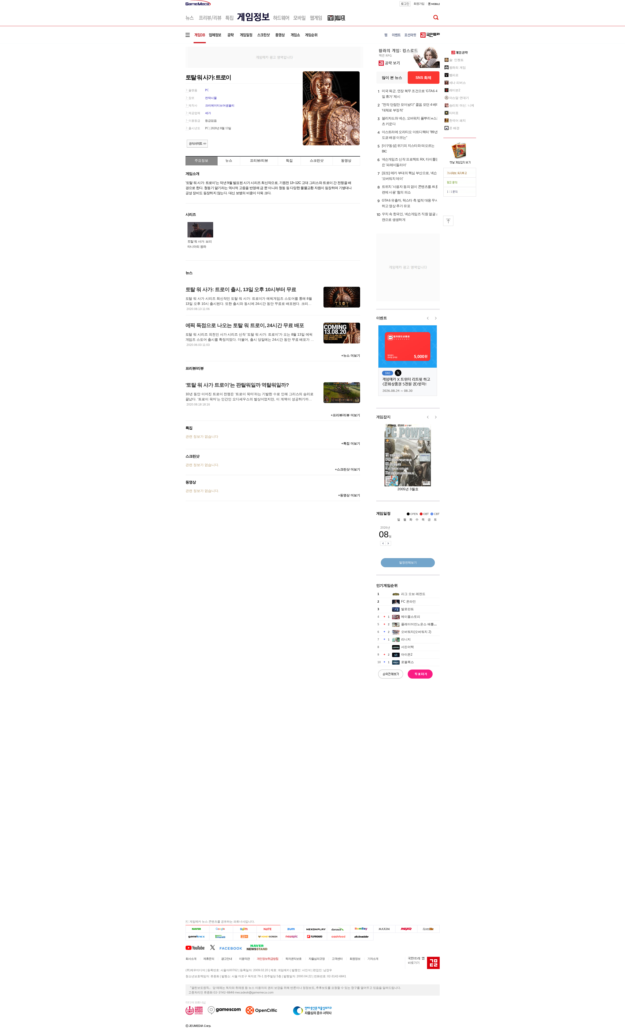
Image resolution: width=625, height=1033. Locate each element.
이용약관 (244, 958)
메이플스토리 (410, 616)
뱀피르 (454, 75)
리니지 (406, 639)
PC (207, 90)
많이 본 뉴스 (392, 77)
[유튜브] (198, 947)
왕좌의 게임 (457, 67)
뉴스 (228, 160)
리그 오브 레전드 (413, 594)
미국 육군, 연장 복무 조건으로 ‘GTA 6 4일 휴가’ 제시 (410, 93)
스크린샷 (316, 160)
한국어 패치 (457, 120)
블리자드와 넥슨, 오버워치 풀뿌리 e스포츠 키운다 (411, 121)
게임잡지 (383, 417)
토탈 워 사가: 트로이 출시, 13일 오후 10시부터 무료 (241, 289)
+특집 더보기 (350, 443)
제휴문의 (208, 958)
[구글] (221, 929)
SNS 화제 (423, 77)
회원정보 (355, 958)
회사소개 (191, 958)
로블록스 (407, 662)
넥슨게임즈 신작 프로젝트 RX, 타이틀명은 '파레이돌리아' (410, 162)
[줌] (292, 929)
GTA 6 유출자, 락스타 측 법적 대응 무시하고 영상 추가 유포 (410, 203)
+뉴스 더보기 (350, 355)
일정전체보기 (408, 562)
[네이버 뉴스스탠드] (259, 947)
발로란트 (407, 609)
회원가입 (419, 3)
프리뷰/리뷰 (259, 160)
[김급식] (245, 936)
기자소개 (372, 958)
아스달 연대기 (459, 98)
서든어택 (407, 647)
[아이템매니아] (221, 936)
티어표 (454, 113)
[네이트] (269, 929)
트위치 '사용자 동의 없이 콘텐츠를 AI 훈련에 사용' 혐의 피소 (410, 189)
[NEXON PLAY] (315, 929)
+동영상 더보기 (349, 495)
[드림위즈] (428, 929)
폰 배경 (454, 128)
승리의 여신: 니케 (461, 105)
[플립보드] (315, 936)
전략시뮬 (211, 98)
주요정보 (201, 160)
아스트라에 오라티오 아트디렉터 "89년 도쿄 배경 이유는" (410, 134)
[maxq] (406, 929)
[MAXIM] (385, 929)
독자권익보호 (293, 958)
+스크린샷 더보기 (347, 469)
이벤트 (381, 318)
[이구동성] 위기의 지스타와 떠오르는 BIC (408, 148)
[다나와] (338, 929)
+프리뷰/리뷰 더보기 (345, 415)
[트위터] (214, 947)
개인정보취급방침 (267, 958)
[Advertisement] (165, 75)
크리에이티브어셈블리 (219, 105)
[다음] (245, 929)
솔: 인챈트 (456, 60)
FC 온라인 (408, 601)
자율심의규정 (317, 958)
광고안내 (226, 958)
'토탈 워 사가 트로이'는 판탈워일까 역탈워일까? (237, 385)
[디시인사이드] (362, 936)
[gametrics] (197, 936)
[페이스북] (233, 947)
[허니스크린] (269, 936)
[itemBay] (362, 929)
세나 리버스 (457, 83)
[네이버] (197, 929)
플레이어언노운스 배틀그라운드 (424, 624)
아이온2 (406, 654)
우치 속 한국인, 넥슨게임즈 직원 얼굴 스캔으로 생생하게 (410, 217)
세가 (208, 113)
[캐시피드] (338, 936)
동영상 (346, 160)
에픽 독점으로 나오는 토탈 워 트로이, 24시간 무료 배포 (245, 325)
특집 (289, 160)
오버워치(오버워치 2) (416, 632)
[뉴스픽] (292, 936)
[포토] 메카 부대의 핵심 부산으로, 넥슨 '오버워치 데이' (409, 176)
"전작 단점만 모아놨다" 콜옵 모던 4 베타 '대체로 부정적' (410, 107)
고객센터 (337, 958)
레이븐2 (454, 90)
